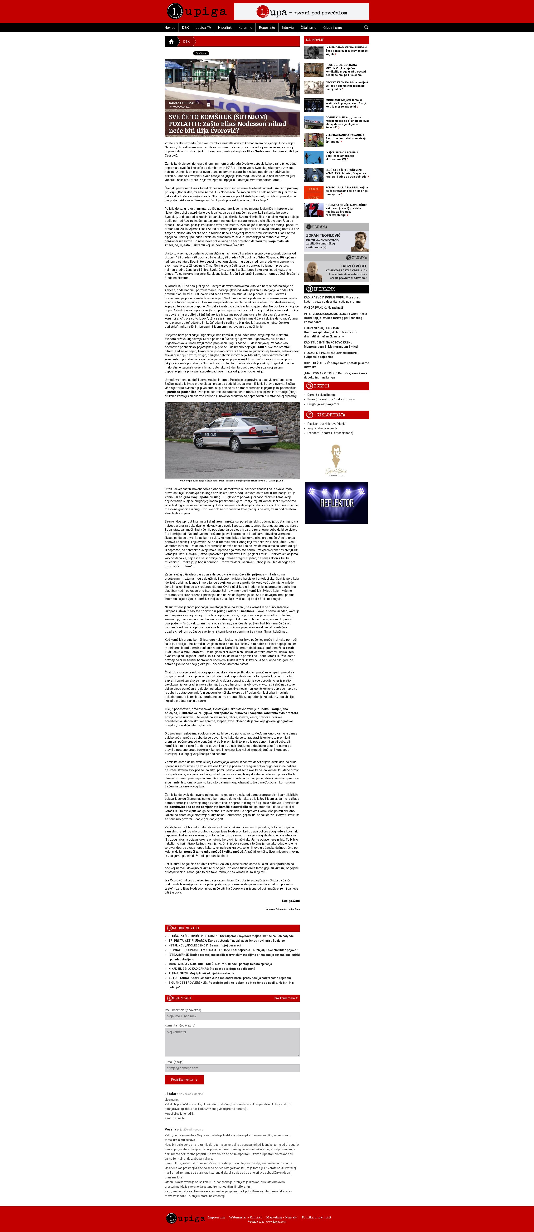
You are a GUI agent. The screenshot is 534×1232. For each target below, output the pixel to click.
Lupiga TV (203, 27)
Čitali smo (308, 27)
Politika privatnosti (316, 1217)
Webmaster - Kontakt (245, 1217)
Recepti (318, 386)
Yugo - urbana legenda (322, 428)
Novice (170, 27)
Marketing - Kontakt (281, 1217)
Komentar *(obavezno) (180, 1025)
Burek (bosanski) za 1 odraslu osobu (331, 399)
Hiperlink (225, 27)
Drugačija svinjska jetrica (323, 404)
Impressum (216, 1217)
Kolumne (245, 27)
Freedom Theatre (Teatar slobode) (330, 433)
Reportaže (267, 27)
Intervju (288, 27)
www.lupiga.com (276, 1221)
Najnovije (315, 40)
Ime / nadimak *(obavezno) (183, 1010)
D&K (185, 27)
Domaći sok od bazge (321, 394)
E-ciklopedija (325, 415)
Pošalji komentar (183, 1079)
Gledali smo (332, 27)
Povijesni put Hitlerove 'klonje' (326, 423)
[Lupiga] (197, 10)
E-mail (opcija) (174, 1062)
